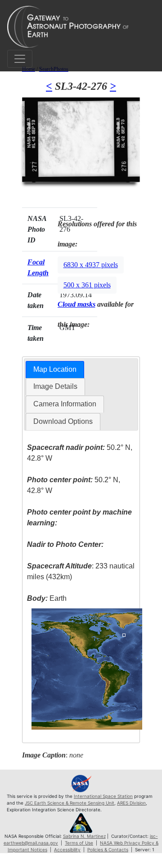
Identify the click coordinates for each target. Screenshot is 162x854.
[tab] (55, 370)
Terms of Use (79, 842)
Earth (47, 598)
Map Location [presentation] (54, 369)
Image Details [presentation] (55, 386)
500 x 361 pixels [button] (87, 285)
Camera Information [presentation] (64, 404)
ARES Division (131, 803)
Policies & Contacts (107, 849)
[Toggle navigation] (19, 59)
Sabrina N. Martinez (84, 836)
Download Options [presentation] (63, 421)
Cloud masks (76, 304)
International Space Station (103, 796)
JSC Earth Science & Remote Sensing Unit (69, 803)
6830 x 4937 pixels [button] (90, 265)
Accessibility (67, 849)
